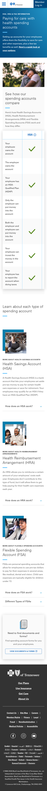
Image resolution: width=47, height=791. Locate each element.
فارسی (39, 753)
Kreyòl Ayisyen (11, 756)
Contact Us (11, 713)
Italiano (37, 756)
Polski (21, 756)
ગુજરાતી (6, 753)
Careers (35, 713)
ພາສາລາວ (23, 749)
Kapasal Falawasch (19, 763)
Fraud (12, 722)
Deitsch (21, 760)
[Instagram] (23, 736)
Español (14, 746)
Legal (36, 718)
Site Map (24, 713)
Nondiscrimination (27, 722)
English (7, 746)
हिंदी (26, 753)
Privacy (27, 718)
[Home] (16, 4)
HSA (30, 135)
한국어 (7, 749)
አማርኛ (30, 749)
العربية (21, 746)
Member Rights (13, 718)
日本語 (13, 753)
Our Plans (23, 683)
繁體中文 (29, 746)
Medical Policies (16, 726)
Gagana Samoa (32, 760)
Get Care (23, 694)
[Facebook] (13, 736)
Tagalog (20, 753)
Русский (32, 753)
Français (15, 749)
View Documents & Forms (22, 651)
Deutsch (38, 749)
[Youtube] (34, 736)
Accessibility (32, 726)
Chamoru (31, 763)
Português (29, 756)
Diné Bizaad (12, 760)
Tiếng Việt (37, 746)
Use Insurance (23, 688)
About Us (23, 699)
